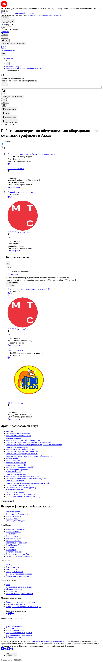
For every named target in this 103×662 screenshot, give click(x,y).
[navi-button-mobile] (3, 54)
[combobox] (12, 78)
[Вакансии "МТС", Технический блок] (54, 216)
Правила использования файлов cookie (44, 15)
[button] (4, 46)
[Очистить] (4, 84)
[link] (5, 40)
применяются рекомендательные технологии (51, 641)
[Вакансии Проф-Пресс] (54, 380)
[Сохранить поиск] (3, 91)
